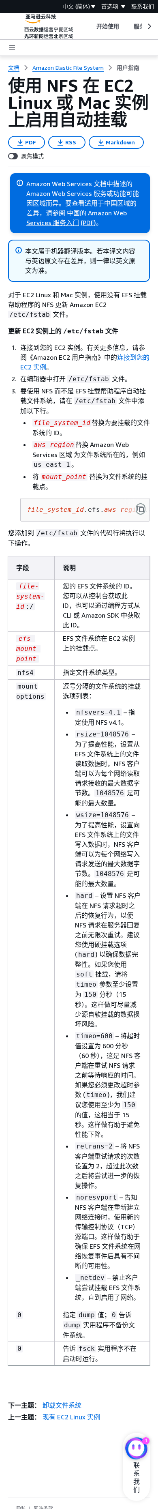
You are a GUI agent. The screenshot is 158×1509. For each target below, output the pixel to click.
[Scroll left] (90, 26)
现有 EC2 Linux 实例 (71, 1417)
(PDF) (88, 223)
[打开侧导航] (12, 47)
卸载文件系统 (62, 1405)
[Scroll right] (149, 26)
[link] (128, 68)
